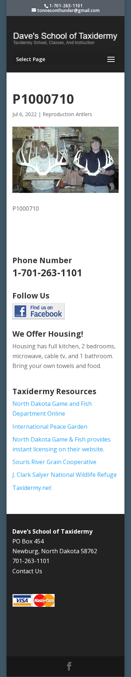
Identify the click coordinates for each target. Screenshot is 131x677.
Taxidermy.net (31, 488)
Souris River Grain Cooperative (54, 462)
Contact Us (27, 571)
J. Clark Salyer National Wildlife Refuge (64, 475)
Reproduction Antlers (67, 114)
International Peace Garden (49, 427)
